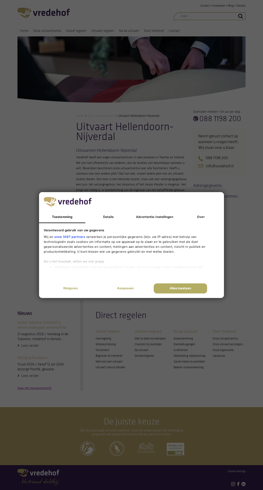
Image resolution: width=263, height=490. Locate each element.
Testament (102, 350)
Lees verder (30, 345)
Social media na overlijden (189, 361)
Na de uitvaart (129, 31)
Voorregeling (103, 338)
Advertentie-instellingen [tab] (154, 217)
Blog (230, 5)
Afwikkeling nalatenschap (190, 356)
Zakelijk (241, 5)
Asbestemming (183, 338)
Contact (205, 5)
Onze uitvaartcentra (47, 31)
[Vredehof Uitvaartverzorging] (43, 12)
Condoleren (218, 5)
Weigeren (70, 288)
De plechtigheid (144, 356)
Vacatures (219, 356)
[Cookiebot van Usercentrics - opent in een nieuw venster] (189, 201)
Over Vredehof (154, 31)
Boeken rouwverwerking (189, 367)
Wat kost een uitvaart (109, 361)
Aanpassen (125, 288)
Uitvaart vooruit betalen (110, 367)
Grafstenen (181, 350)
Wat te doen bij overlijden (150, 338)
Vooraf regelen (76, 31)
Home (24, 31)
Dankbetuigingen (184, 344)
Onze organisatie (223, 350)
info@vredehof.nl (220, 165)
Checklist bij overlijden (148, 344)
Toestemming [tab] (62, 217)
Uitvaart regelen (102, 31)
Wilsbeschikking (106, 344)
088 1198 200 (220, 119)
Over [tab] (200, 217)
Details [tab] (108, 217)
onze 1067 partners (69, 237)
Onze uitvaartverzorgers (228, 344)
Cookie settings (237, 471)
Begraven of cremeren (109, 356)
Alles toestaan (180, 288)
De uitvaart (142, 350)
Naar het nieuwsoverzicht (34, 388)
